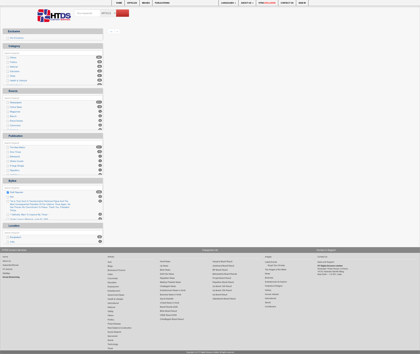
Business (269, 277)
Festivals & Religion (274, 285)
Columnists (15, 125)
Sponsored (112, 335)
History (268, 290)
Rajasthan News (167, 277)
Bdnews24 (15, 156)
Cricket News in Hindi (169, 302)
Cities (12, 75)
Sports (110, 340)
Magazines (15, 111)
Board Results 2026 (169, 306)
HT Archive (7, 269)
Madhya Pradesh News (170, 282)
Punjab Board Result (221, 277)
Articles (132, 2)
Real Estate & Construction (120, 327)
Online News (16, 107)
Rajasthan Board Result (223, 282)
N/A (12, 196)
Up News (164, 265)
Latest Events (271, 261)
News (267, 273)
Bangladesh (15, 237)
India (12, 241)
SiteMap (6, 273)
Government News (116, 294)
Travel (110, 348)
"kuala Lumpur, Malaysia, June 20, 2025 (29, 219)
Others (13, 57)
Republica (14, 170)
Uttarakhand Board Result (224, 298)
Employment (113, 286)
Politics (13, 62)
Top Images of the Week (275, 269)
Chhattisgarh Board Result (172, 319)
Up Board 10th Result (222, 286)
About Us (246, 2)
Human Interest (272, 294)
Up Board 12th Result (222, 290)
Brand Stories (16, 120)
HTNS (267, 2)
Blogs (110, 266)
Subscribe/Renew (11, 265)
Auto (110, 261)
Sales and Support (325, 261)
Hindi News (165, 261)
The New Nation (17, 147)
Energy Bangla (17, 165)
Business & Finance (116, 270)
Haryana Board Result (222, 261)
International (113, 303)
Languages (227, 2)
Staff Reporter (16, 192)
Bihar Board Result (168, 310)
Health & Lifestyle (18, 80)
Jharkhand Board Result (223, 265)
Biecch (13, 116)
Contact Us (287, 2)
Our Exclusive (16, 37)
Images (146, 2)
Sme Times (15, 151)
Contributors (270, 306)
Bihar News (165, 269)
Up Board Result (219, 294)
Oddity (110, 311)
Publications (162, 2)
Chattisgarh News (168, 286)
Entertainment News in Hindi (172, 290)
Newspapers (16, 102)
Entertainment (114, 290)
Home (119, 2)
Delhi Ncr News (167, 273)
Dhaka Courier (16, 161)
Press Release (114, 323)
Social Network (114, 331)
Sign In (302, 2)
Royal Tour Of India (276, 265)
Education (15, 71)
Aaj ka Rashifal (166, 298)
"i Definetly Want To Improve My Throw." (29, 214)
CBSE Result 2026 (168, 315)
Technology (113, 344)
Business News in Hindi (170, 294)
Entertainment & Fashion (276, 281)
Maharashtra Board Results (224, 273)
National (14, 66)
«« (111, 31)
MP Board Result (220, 269)
